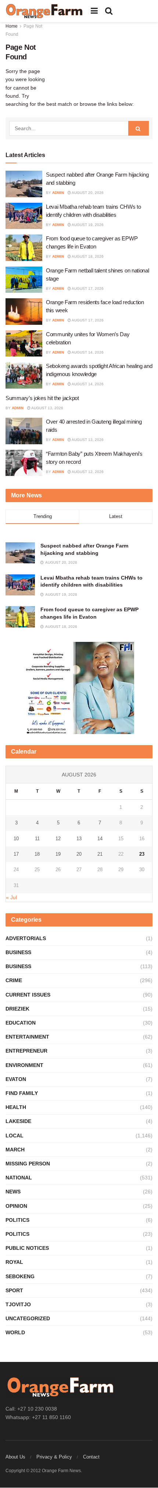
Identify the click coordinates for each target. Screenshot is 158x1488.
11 (37, 838)
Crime (14, 980)
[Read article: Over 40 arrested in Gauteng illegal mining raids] (24, 431)
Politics (17, 1220)
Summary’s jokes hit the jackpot (42, 398)
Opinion (16, 1206)
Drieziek (17, 1009)
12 (58, 838)
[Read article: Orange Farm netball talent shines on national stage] (24, 280)
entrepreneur (26, 1051)
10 (16, 838)
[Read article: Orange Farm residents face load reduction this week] (24, 311)
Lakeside (18, 1121)
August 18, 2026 (87, 256)
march (15, 1149)
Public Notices (27, 1248)
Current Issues (28, 995)
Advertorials (26, 938)
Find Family (22, 1093)
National (19, 1178)
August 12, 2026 (87, 472)
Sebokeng (20, 1276)
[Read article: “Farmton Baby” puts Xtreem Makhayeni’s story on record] (24, 463)
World (15, 1332)
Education (21, 1023)
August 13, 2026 (46, 408)
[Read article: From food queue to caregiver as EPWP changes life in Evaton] (24, 247)
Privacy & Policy (54, 1457)
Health (16, 1107)
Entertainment (27, 1037)
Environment (24, 1065)
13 (79, 838)
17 (16, 854)
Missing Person (28, 1164)
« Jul (11, 897)
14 (100, 838)
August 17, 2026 (87, 288)
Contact (91, 1457)
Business (18, 952)
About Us (15, 1457)
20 (79, 854)
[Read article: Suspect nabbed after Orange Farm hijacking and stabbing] (24, 184)
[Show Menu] (94, 11)
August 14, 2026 (87, 352)
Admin (58, 193)
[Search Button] (108, 11)
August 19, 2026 (87, 225)
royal (14, 1262)
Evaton (16, 1079)
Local (15, 1135)
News (13, 1192)
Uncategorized (28, 1318)
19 (58, 854)
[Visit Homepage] (44, 11)
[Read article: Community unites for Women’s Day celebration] (24, 343)
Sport (14, 1290)
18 (37, 854)
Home (12, 26)
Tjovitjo (18, 1304)
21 (100, 854)
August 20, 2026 (87, 193)
